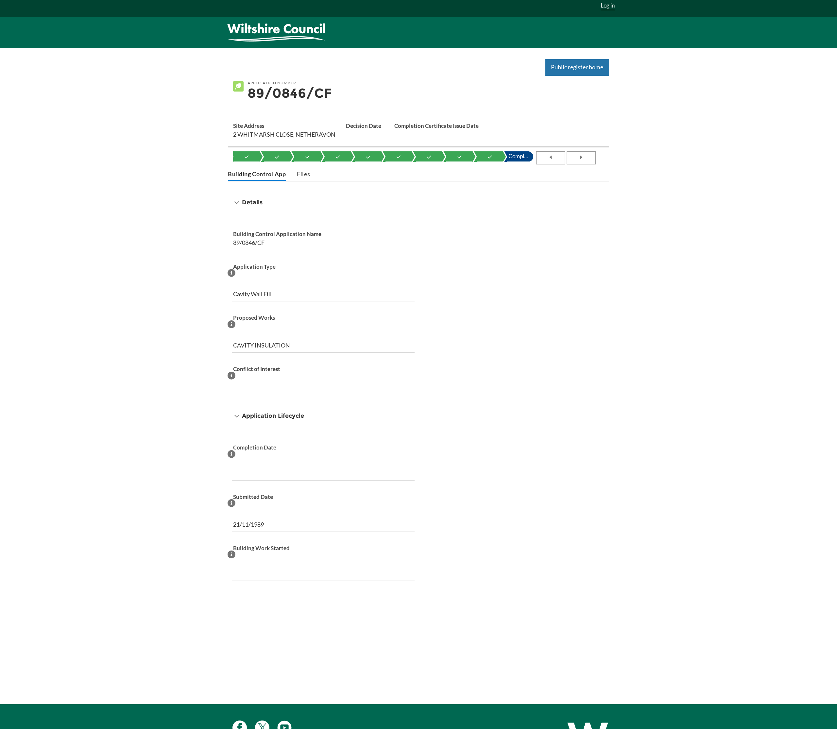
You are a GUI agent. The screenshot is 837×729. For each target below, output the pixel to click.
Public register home (577, 67)
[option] (246, 156)
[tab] (257, 174)
